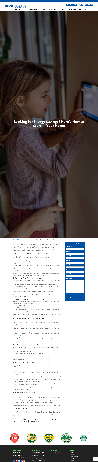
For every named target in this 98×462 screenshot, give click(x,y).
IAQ (66, 9)
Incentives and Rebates (85, 9)
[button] (91, 432)
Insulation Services (20, 9)
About (26, 1)
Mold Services (33, 9)
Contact (75, 1)
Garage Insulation (58, 460)
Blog (63, 1)
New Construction (44, 9)
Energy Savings (73, 9)
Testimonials (51, 1)
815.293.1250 (87, 5)
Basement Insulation (58, 458)
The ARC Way (33, 1)
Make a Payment (83, 1)
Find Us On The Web (17, 459)
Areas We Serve (42, 1)
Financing (69, 1)
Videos (58, 1)
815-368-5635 (21, 422)
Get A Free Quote (71, 4)
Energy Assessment (58, 9)
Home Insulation (57, 454)
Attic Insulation (57, 456)
